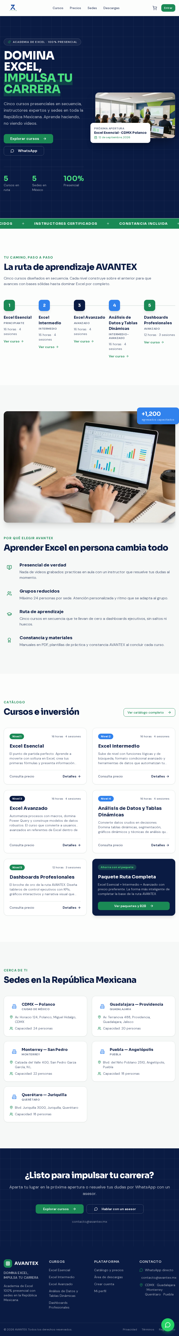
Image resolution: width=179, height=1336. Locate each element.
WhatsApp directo (159, 1270)
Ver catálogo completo (145, 712)
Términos (148, 1329)
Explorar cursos (24, 138)
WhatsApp (27, 150)
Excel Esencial (59, 1270)
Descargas (111, 8)
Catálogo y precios (109, 1270)
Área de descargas (108, 1277)
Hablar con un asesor (119, 1209)
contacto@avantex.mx (158, 1277)
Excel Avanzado (61, 1284)
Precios (75, 8)
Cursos (58, 8)
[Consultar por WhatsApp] (167, 1324)
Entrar (168, 8)
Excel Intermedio (62, 1277)
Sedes (92, 8)
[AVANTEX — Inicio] (13, 8)
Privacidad (130, 1329)
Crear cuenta (104, 1284)
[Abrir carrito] (154, 8)
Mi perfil (100, 1291)
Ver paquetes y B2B (130, 906)
